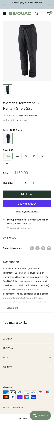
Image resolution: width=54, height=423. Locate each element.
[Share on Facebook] (32, 248)
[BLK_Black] (8, 138)
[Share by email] (49, 248)
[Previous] (4, 4)
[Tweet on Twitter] (43, 248)
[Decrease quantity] (18, 183)
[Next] (50, 4)
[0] (48, 13)
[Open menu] (4, 13)
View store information (18, 228)
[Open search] (36, 13)
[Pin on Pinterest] (37, 248)
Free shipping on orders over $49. (27, 2)
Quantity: (8, 182)
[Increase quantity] (33, 183)
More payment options (27, 211)
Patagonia (8, 115)
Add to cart (27, 194)
